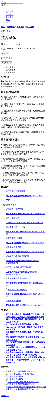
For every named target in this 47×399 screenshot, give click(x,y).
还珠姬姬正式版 (28, 384)
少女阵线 (19, 379)
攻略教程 (9, 17)
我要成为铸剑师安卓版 (36, 387)
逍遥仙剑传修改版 (31, 389)
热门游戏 (9, 15)
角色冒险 (20, 27)
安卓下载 (5, 53)
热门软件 (9, 12)
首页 (8, 9)
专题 (8, 20)
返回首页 (5, 396)
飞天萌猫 (19, 377)
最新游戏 (11, 27)
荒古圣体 (30, 27)
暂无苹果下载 (6, 63)
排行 (8, 22)
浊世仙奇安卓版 (28, 371)
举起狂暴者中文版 (31, 382)
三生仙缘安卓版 (28, 374)
